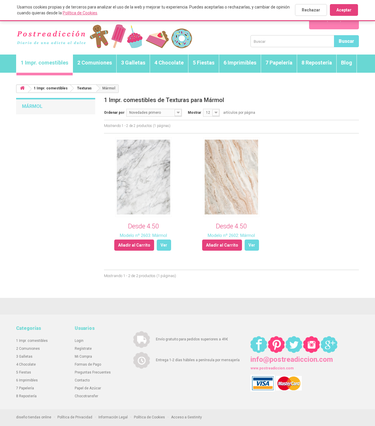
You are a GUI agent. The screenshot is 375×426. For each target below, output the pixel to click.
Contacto (82, 380)
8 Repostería (316, 63)
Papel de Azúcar (88, 388)
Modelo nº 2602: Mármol (231, 235)
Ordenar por (114, 113)
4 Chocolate (169, 63)
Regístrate (83, 349)
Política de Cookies (80, 13)
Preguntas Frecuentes (93, 372)
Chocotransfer (86, 396)
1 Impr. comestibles (44, 63)
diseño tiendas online (33, 417)
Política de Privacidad (74, 417)
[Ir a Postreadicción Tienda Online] (22, 89)
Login (79, 341)
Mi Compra (83, 356)
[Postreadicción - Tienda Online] (104, 36)
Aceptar (344, 10)
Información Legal (113, 417)
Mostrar (194, 113)
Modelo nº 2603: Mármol (143, 235)
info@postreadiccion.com (291, 359)
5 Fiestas (203, 63)
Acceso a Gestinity (186, 417)
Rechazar (311, 10)
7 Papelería (278, 63)
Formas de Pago (88, 364)
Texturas (84, 88)
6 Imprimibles (240, 63)
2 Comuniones (94, 63)
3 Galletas (133, 63)
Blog (346, 63)
